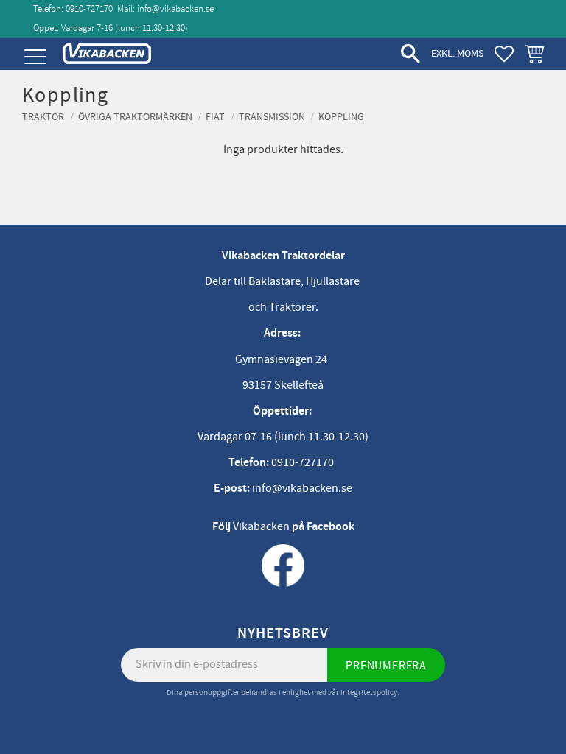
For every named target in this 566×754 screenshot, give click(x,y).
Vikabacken (261, 526)
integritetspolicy (368, 692)
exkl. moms (457, 53)
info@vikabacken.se (175, 9)
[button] (35, 57)
